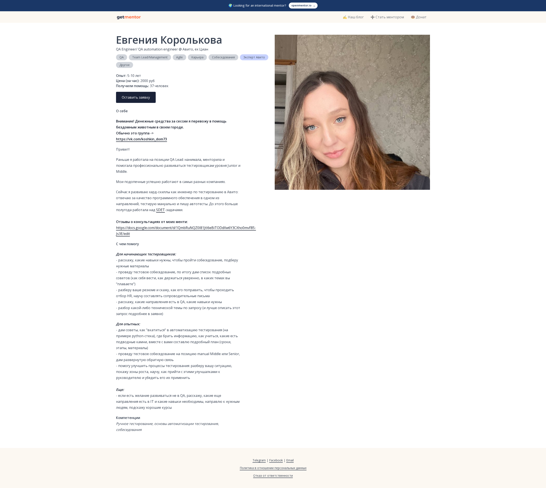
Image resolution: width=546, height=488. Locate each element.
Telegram (259, 460)
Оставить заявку (136, 97)
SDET (160, 209)
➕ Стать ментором (387, 17)
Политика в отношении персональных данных (273, 468)
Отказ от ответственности (273, 476)
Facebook (276, 460)
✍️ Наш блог (353, 17)
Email (290, 460)
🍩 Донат (419, 17)
